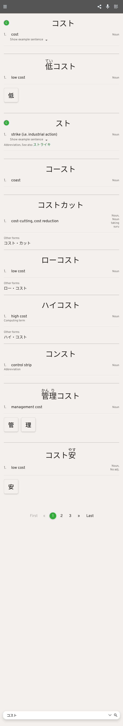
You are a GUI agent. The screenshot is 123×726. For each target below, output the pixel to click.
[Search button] (116, 715)
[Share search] (99, 6)
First (34, 516)
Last (90, 516)
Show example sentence (26, 39)
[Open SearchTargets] (110, 715)
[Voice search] (107, 6)
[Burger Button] (6, 7)
